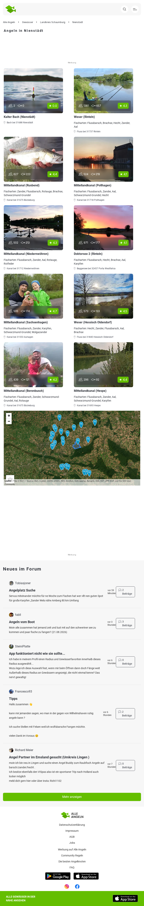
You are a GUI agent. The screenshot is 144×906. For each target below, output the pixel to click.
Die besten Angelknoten (72, 861)
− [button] (9, 421)
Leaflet (8, 480)
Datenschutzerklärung (72, 824)
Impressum (72, 830)
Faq (72, 867)
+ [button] (9, 415)
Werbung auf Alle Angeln (72, 849)
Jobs (72, 842)
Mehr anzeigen (72, 797)
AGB (72, 836)
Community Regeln (72, 855)
